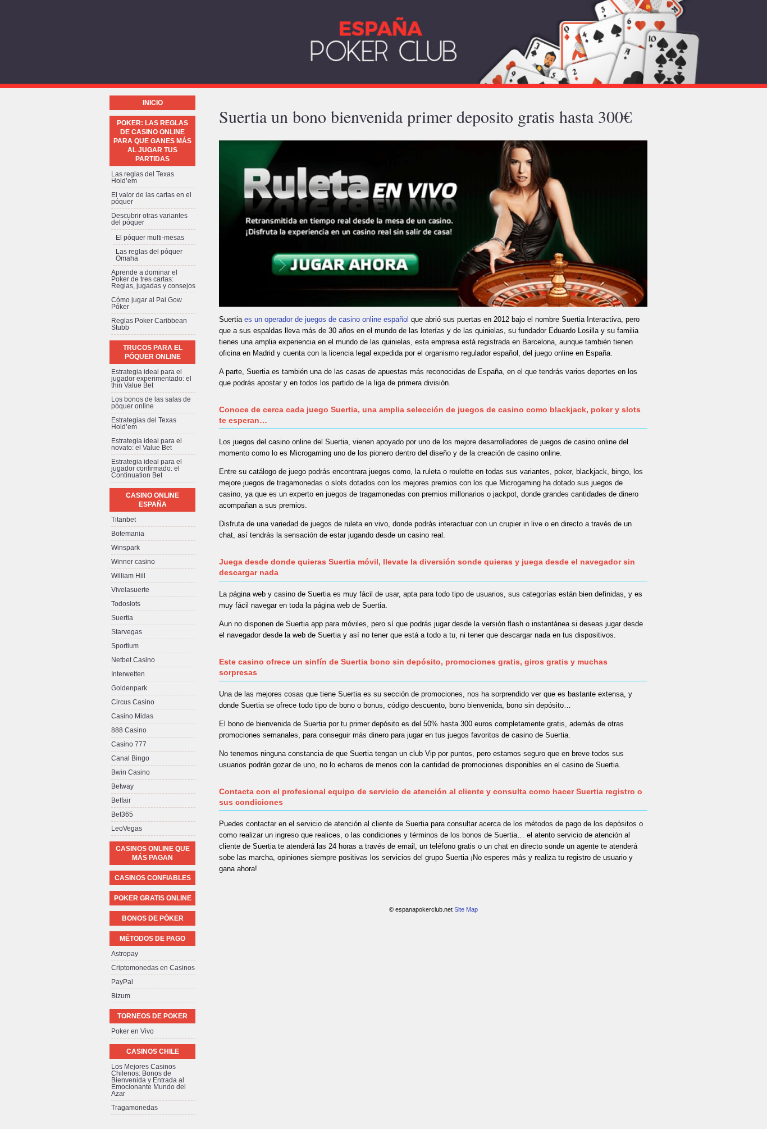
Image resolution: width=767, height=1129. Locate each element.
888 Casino (129, 730)
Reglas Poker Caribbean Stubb (149, 324)
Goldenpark (129, 688)
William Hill (128, 576)
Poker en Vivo (132, 1031)
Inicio (153, 103)
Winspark (125, 548)
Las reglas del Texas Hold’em (142, 177)
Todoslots (125, 604)
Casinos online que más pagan (153, 853)
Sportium (125, 646)
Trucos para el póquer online (152, 352)
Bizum (120, 996)
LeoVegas (126, 828)
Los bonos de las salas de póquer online (151, 402)
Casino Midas (132, 716)
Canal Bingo (130, 758)
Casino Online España (152, 499)
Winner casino (133, 562)
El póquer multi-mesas (150, 238)
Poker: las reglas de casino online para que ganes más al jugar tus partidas (152, 141)
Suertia (122, 618)
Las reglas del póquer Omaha (149, 255)
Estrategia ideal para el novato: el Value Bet (146, 444)
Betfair (121, 800)
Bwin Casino (130, 772)
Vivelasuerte (130, 590)
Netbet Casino (133, 660)
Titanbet (123, 519)
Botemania (127, 534)
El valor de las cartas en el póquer (151, 198)
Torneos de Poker (152, 1016)
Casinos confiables (153, 878)
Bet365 (122, 814)
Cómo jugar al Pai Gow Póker (146, 303)
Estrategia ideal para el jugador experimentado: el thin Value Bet (151, 378)
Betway (122, 786)
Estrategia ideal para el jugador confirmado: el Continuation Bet (146, 468)
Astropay (124, 954)
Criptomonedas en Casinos (153, 968)
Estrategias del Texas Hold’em (143, 423)
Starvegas (126, 632)
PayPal (122, 982)
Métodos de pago (152, 939)
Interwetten (128, 674)
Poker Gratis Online (152, 898)
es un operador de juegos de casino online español (326, 319)
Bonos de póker (153, 918)
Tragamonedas (134, 1108)
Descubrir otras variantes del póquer (149, 219)
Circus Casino (132, 702)
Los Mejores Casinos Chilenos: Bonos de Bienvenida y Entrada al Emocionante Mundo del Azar (148, 1080)
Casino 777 (129, 744)
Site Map (466, 909)
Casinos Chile (152, 1051)
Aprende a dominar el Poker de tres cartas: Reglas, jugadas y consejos (153, 279)
